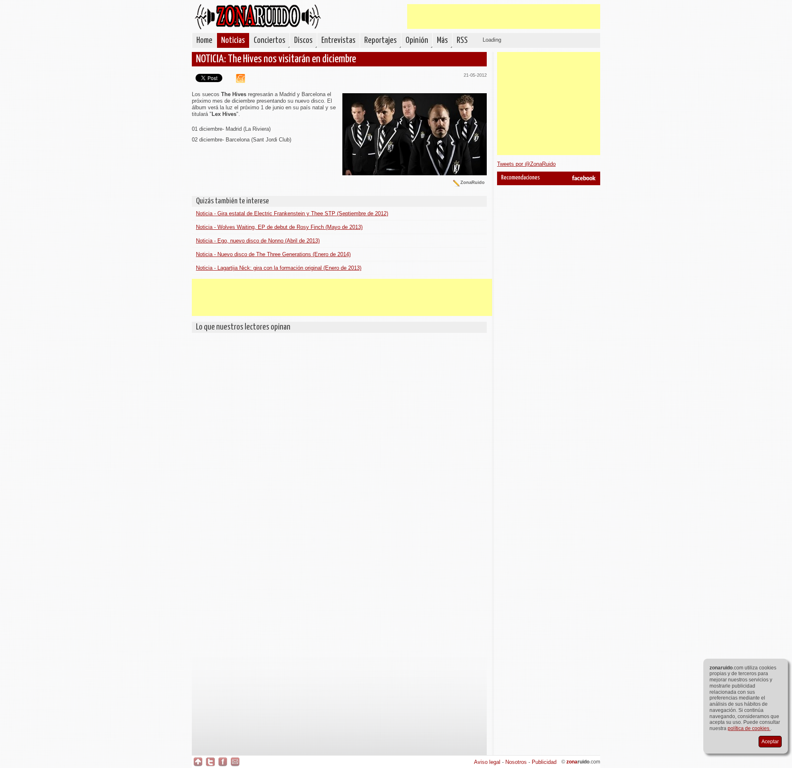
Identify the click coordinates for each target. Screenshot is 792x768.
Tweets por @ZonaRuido (526, 164)
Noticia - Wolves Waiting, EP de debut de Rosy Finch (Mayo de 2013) (279, 227)
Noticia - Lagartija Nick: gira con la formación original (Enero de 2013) (278, 268)
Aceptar (770, 741)
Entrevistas (338, 40)
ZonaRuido (258, 16)
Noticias (233, 40)
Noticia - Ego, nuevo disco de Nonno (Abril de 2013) (258, 241)
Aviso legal (487, 762)
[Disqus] (339, 440)
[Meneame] (237, 81)
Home (204, 40)
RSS (462, 40)
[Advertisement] (503, 16)
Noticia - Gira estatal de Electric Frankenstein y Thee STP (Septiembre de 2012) (292, 213)
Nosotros (516, 762)
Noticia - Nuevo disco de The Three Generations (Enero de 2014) (273, 254)
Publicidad (544, 762)
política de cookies (749, 728)
